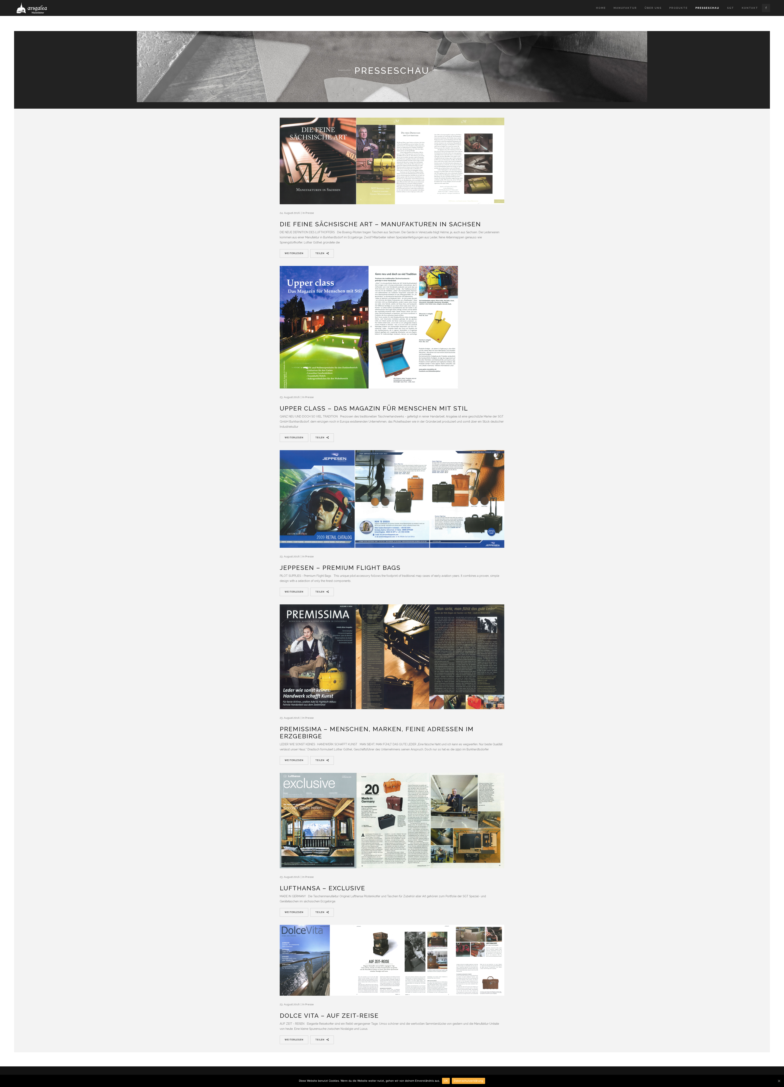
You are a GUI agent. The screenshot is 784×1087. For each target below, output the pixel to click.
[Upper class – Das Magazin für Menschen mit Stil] (369, 327)
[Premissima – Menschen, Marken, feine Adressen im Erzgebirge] (392, 656)
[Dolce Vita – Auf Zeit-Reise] (392, 960)
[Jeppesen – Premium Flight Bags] (392, 499)
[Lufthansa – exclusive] (392, 820)
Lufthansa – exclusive (322, 888)
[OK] (779, 1081)
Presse (309, 212)
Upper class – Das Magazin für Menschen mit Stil (374, 408)
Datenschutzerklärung (468, 1080)
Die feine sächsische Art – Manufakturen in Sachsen (380, 224)
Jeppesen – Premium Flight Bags (340, 567)
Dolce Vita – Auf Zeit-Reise (329, 1015)
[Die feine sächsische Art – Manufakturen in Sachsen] (392, 161)
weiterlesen (294, 253)
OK (446, 1080)
